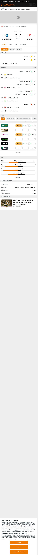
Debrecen (30, 39)
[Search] (30, 4)
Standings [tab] (23, 44)
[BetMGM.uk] (4, 130)
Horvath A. (10, 98)
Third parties (31, 531)
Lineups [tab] (19, 49)
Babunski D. (20, 84)
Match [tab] (4, 44)
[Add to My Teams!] (2, 35)
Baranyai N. (22, 71)
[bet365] (4, 125)
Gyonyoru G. (26, 94)
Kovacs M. (10, 101)
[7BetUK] (4, 148)
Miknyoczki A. (16, 88)
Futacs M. (16, 107)
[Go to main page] (9, 5)
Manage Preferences (19, 551)
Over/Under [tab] (10, 118)
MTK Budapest (6, 39)
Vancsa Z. (16, 101)
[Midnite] (4, 139)
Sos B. (28, 71)
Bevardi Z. (27, 81)
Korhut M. (20, 91)
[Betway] (4, 143)
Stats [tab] (12, 49)
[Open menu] (34, 4)
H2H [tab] (16, 44)
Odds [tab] (10, 44)
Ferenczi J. (27, 91)
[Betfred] (4, 134)
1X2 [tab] (3, 118)
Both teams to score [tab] (23, 118)
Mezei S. (16, 98)
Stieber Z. (10, 88)
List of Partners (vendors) (9, 539)
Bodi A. (21, 81)
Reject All (18, 547)
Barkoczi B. (10, 107)
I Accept (19, 542)
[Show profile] (7, 35)
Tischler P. (27, 84)
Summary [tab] (4, 49)
